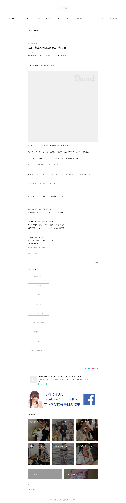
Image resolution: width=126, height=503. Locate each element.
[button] (12, 19)
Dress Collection (50, 19)
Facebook (88, 19)
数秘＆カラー (38, 332)
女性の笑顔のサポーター (38, 276)
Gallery (68, 19)
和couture (60, 19)
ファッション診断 (38, 313)
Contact (104, 19)
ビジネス (38, 304)
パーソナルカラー (38, 322)
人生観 (38, 295)
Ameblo (96, 19)
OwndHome (12, 19)
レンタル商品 (78, 19)
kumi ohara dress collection (38, 350)
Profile (21, 19)
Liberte (40, 19)
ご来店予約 (113, 19)
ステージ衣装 (31, 19)
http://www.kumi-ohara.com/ (36, 247)
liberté (38, 341)
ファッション (38, 285)
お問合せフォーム (33, 253)
